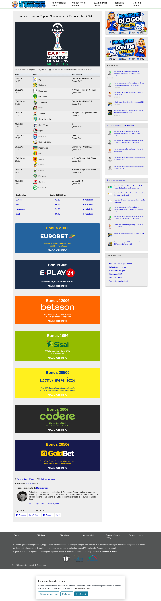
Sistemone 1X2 (115, 274)
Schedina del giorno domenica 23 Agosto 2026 (129, 102)
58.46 (57, 214)
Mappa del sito (89, 535)
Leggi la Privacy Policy (82, 588)
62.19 (57, 200)
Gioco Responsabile (90, 552)
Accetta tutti (81, 594)
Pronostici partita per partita (120, 264)
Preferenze (66, 594)
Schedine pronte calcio (47, 479)
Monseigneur (42, 488)
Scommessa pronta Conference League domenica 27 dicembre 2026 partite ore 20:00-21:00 (128, 73)
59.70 (57, 209)
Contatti (17, 535)
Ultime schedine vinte (116, 180)
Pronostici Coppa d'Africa (25, 479)
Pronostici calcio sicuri (118, 281)
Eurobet (19, 200)
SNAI (18, 205)
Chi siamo (41, 535)
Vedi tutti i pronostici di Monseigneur (44, 503)
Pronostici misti (115, 278)
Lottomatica (20, 209)
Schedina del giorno (117, 267)
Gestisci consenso (136, 535)
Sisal (18, 214)
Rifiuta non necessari (49, 594)
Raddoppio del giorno (118, 271)
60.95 (57, 205)
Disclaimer (64, 535)
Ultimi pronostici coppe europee (120, 125)
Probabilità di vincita (108, 552)
